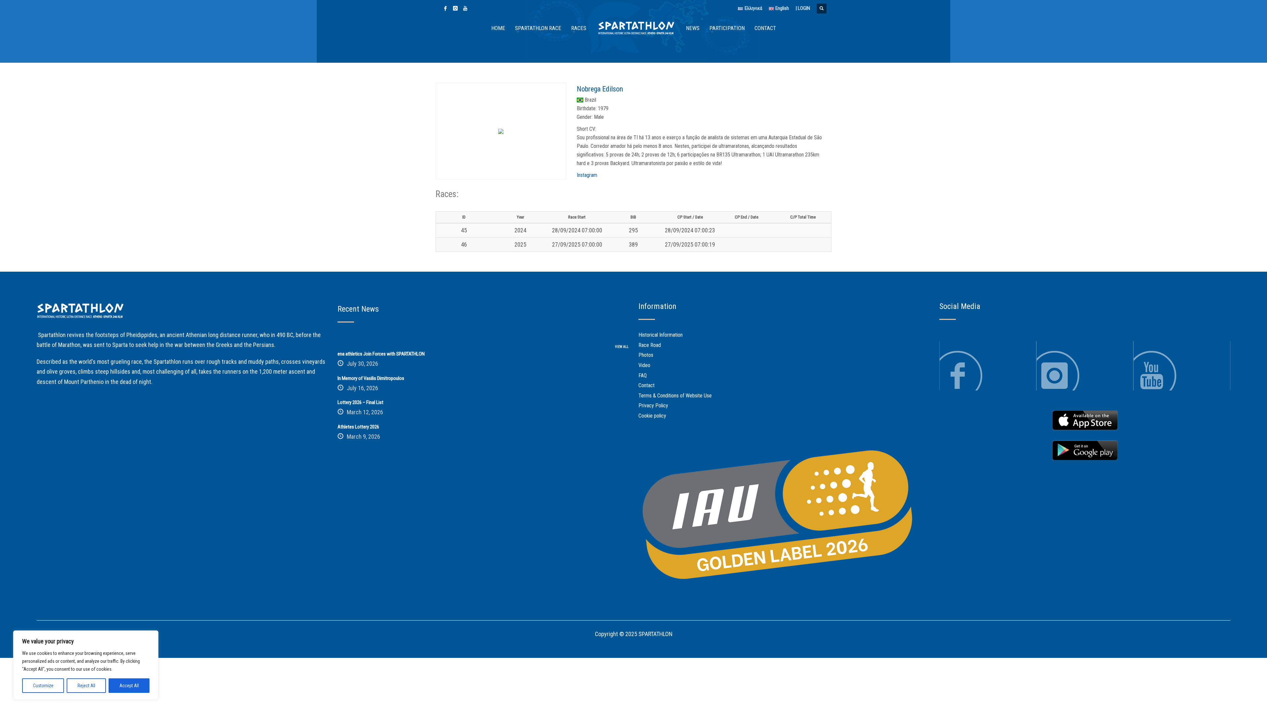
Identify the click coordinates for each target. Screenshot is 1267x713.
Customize (43, 685)
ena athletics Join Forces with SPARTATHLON (381, 354)
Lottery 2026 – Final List (360, 402)
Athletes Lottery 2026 (358, 427)
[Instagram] (455, 8)
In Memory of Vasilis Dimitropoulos (371, 378)
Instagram (587, 175)
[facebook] (445, 8)
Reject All (86, 685)
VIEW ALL (622, 347)
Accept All (129, 685)
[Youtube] (465, 8)
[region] (85, 665)
